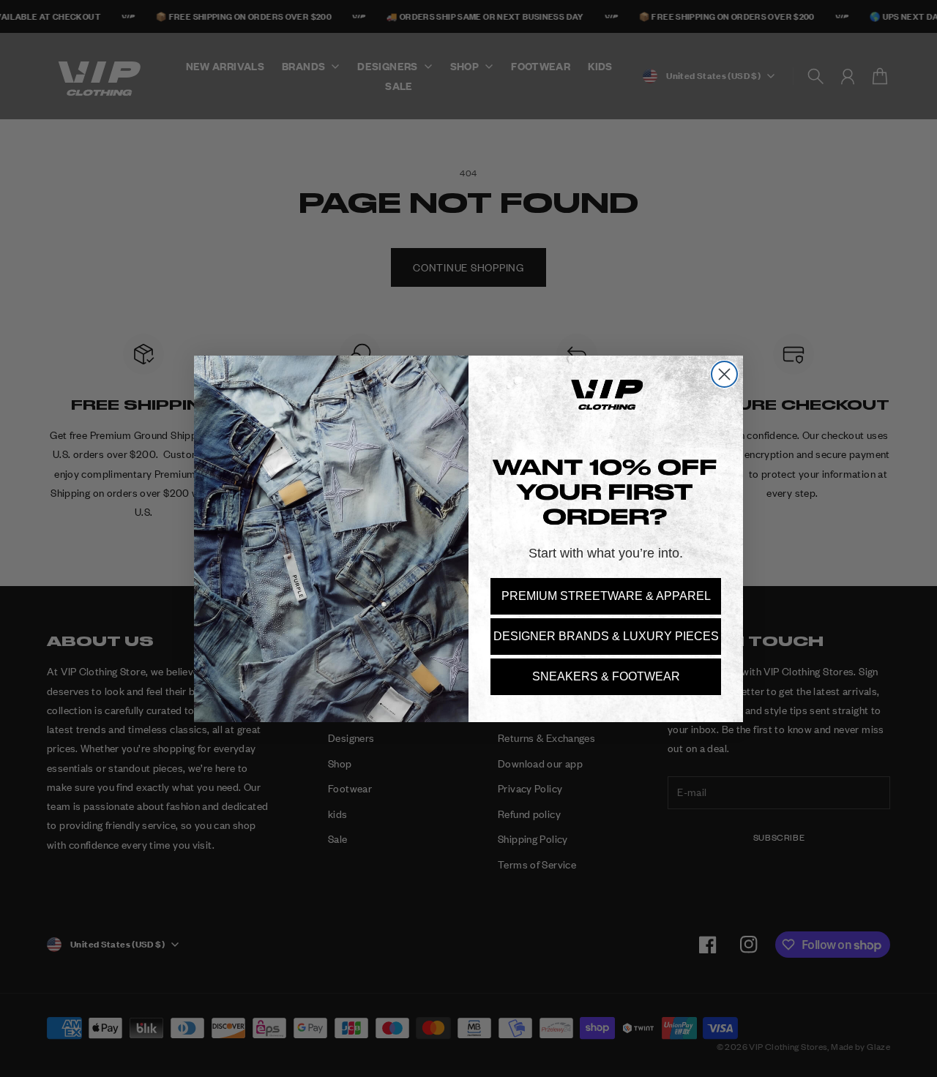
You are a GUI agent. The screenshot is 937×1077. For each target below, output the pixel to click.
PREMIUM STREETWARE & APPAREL (606, 596)
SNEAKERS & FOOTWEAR (606, 676)
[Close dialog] (724, 374)
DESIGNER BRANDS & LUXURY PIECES (606, 636)
